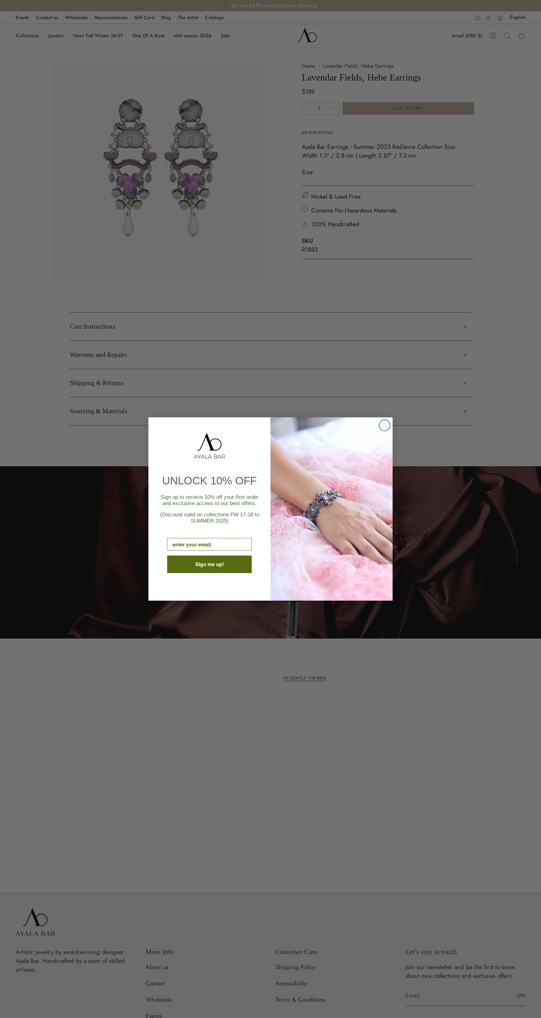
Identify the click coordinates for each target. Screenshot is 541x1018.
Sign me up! (209, 564)
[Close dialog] (384, 425)
